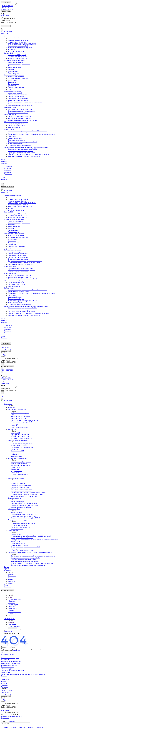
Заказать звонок (5, 11)
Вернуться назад (6, 650)
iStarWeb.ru (11, 721)
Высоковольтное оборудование (11, 661)
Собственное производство (10, 658)
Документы (8, 174)
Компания (4, 676)
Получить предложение (7, 186)
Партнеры (7, 170)
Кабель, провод (6, 672)
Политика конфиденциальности (11, 716)
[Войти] (1, 395)
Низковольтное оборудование (10, 663)
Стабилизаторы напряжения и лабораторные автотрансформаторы (23, 674)
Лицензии (7, 168)
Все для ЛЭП (5, 660)
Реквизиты (7, 172)
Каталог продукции (7, 654)
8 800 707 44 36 (7, 6)
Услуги (3, 652)
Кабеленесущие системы (9, 665)
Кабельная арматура (7, 667)
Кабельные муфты (7, 669)
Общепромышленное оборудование (12, 670)
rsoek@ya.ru (5, 15)
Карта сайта (5, 718)
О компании (8, 167)
